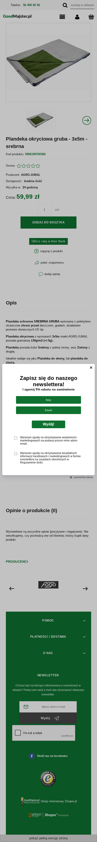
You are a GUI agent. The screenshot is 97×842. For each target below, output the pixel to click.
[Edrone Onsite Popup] (48, 421)
